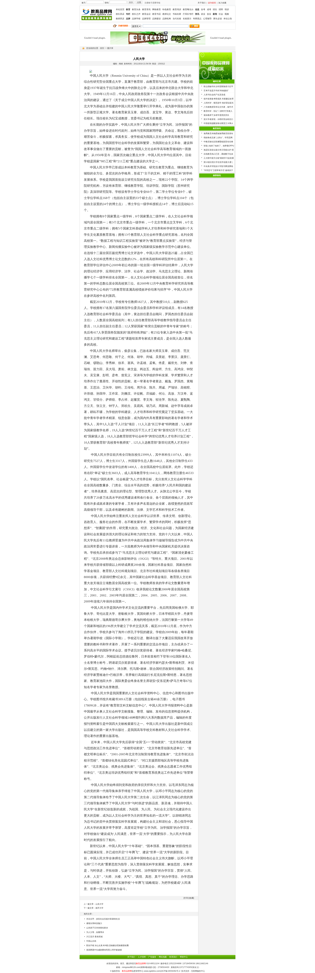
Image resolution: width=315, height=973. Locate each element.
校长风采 (120, 14)
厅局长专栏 (188, 14)
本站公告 (227, 18)
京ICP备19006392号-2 (170, 971)
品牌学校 (136, 18)
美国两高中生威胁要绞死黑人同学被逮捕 (104, 950)
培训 (227, 9)
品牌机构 (166, 18)
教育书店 (156, 14)
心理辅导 (207, 18)
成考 (209, 9)
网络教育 (156, 9)
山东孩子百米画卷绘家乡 (97, 928)
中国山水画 (91, 941)
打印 (186, 898)
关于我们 (202, 3)
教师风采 (120, 18)
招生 (215, 9)
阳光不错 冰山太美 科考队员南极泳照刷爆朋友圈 (107, 945)
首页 (102, 48)
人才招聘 (142, 957)
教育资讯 (146, 9)
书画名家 (177, 14)
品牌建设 (156, 18)
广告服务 (152, 957)
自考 (203, 9)
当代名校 (177, 18)
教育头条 (136, 9)
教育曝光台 (188, 9)
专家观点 (197, 18)
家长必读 (217, 18)
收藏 (191, 898)
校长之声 (136, 14)
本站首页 (120, 9)
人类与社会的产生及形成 (214, 95)
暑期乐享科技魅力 (94, 923)
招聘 (221, 9)
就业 (203, 14)
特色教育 (166, 9)
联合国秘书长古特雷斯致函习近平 (218, 86)
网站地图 (163, 957)
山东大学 (99, 904)
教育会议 (146, 14)
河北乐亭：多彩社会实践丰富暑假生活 (103, 919)
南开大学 (99, 908)
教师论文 (166, 14)
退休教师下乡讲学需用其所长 (216, 115)
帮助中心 (184, 957)
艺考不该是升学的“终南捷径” (216, 90)
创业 (209, 14)
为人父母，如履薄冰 (95, 932)
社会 (221, 14)
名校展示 (187, 18)
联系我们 (173, 957)
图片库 (110, 48)
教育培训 (177, 9)
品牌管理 (146, 18)
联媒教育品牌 (96, 14)
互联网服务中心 (198, 971)
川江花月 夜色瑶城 (94, 936)
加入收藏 (222, 3)
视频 (227, 14)
